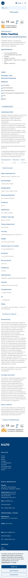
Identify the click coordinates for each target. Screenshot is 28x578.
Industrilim (4, 549)
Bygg (2, 548)
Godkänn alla (14, 566)
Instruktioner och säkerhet (9, 314)
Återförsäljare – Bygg (6, 75)
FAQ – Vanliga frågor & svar (8, 508)
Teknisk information (7, 168)
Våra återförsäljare (6, 504)
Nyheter (3, 457)
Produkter (3, 461)
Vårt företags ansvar (6, 466)
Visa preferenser (14, 574)
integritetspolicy (5, 562)
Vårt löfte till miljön (6, 468)
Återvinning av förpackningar (8, 78)
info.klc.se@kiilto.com (9, 532)
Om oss (3, 456)
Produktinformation (7, 106)
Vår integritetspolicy (6, 463)
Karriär (3, 459)
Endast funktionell (14, 570)
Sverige (19, 3)
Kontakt (3, 469)
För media (3, 464)
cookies (14, 562)
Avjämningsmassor (6, 31)
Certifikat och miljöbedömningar (10, 420)
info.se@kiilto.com (8, 501)
